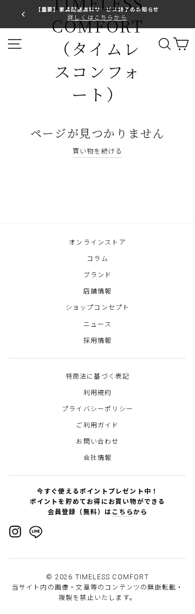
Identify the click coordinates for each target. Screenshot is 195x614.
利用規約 (97, 392)
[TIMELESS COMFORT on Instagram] (15, 532)
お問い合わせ (97, 441)
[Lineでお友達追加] (35, 534)
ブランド (97, 275)
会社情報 (97, 458)
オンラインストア (97, 242)
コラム (97, 259)
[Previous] (23, 14)
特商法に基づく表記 (98, 376)
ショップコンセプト (98, 307)
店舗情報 (97, 291)
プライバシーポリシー (97, 409)
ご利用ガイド (97, 425)
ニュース (97, 324)
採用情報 (97, 340)
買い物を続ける (97, 151)
